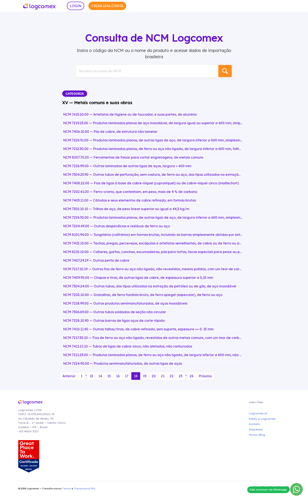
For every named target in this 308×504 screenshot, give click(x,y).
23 (180, 376)
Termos (66, 488)
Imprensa (256, 429)
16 (118, 376)
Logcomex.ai (258, 413)
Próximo (205, 376)
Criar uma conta (107, 6)
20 (154, 376)
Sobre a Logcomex (262, 418)
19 (144, 376)
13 (91, 376)
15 (109, 376)
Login (75, 6)
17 (126, 376)
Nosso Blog (257, 434)
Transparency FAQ (84, 488)
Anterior (68, 376)
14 (100, 376)
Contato (254, 424)
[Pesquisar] (225, 71)
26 (191, 376)
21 (162, 376)
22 (171, 376)
